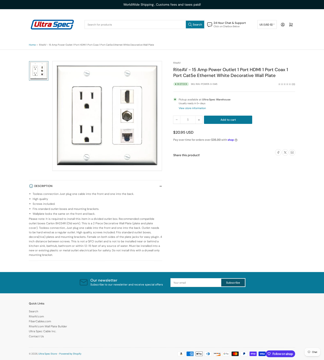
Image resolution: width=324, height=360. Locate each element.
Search (33, 311)
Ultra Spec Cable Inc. (42, 331)
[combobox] (145, 24)
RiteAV (177, 62)
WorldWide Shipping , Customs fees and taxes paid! (162, 4)
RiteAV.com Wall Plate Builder (48, 326)
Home (32, 44)
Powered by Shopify (70, 353)
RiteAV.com (36, 316)
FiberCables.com (40, 321)
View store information (192, 108)
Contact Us (36, 336)
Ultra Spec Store (47, 353)
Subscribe (233, 283)
